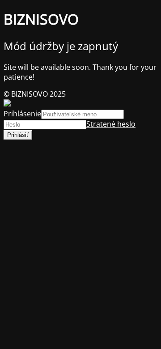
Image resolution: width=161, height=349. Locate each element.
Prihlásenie (22, 114)
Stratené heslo (111, 124)
